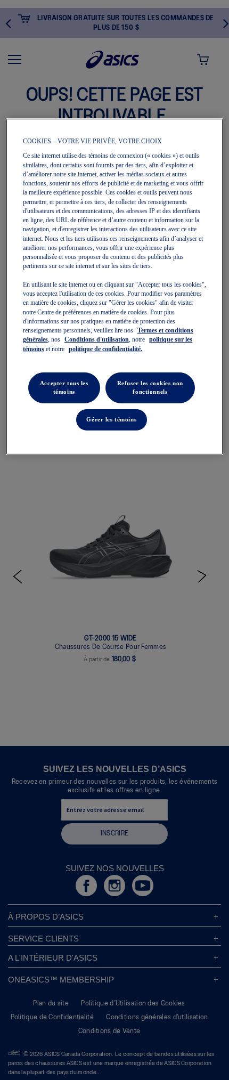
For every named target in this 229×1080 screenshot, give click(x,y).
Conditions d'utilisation (96, 339)
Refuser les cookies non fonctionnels (150, 387)
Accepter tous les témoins (64, 387)
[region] (115, 286)
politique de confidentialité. (105, 348)
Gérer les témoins (111, 419)
